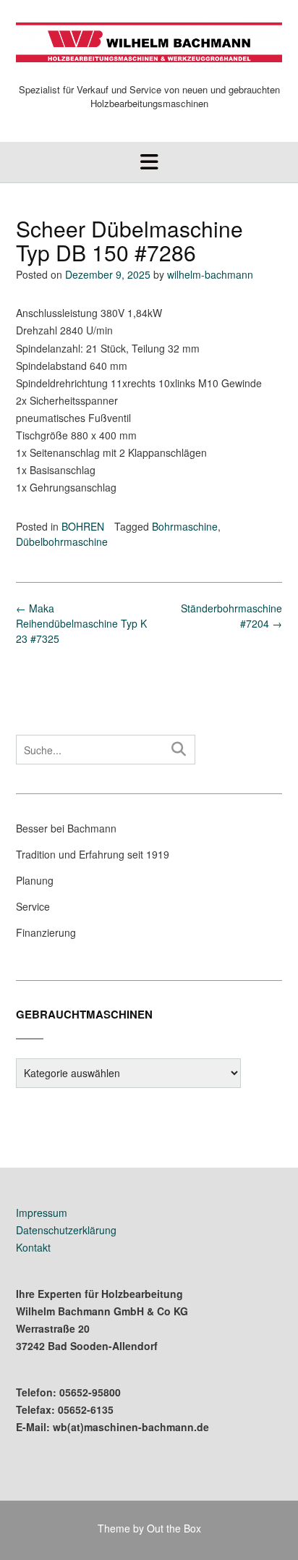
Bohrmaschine (185, 526)
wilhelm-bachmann (210, 274)
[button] (149, 162)
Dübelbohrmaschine (62, 541)
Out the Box (174, 1528)
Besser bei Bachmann (66, 828)
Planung (35, 880)
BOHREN (82, 526)
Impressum (41, 1212)
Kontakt (33, 1247)
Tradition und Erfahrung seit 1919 (92, 854)
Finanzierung (46, 932)
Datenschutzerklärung (66, 1230)
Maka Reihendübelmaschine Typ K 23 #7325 (81, 623)
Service (33, 906)
